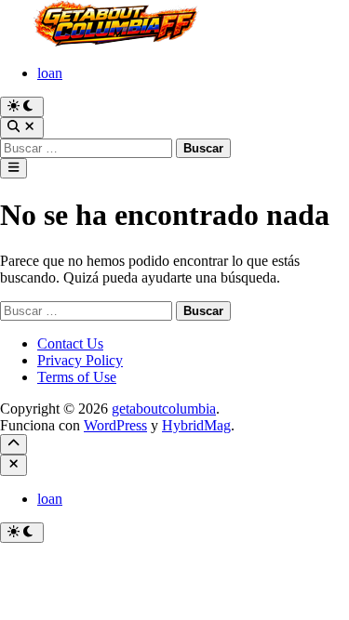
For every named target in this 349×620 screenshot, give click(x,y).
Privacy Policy (80, 360)
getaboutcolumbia (164, 408)
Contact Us (70, 343)
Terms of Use (76, 377)
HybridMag (196, 425)
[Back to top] (13, 444)
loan (49, 73)
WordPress (115, 425)
